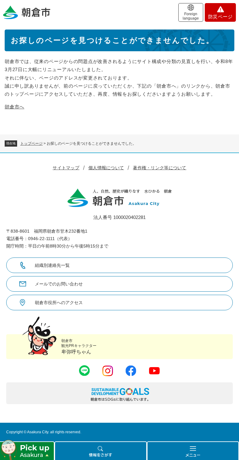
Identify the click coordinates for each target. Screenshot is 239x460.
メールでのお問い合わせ (59, 283)
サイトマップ (66, 167)
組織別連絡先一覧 (52, 265)
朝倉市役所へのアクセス (59, 302)
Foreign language (191, 16)
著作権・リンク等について (159, 167)
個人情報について (106, 167)
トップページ (31, 143)
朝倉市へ (14, 106)
